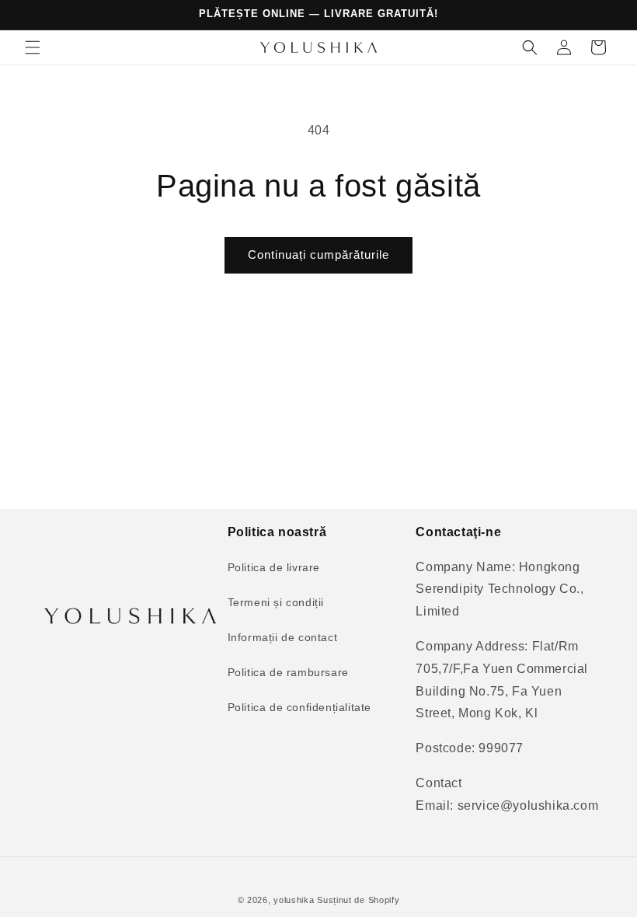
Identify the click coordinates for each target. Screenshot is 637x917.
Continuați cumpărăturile (318, 254)
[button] (33, 47)
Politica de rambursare (288, 672)
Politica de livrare (274, 567)
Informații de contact (283, 637)
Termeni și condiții (276, 602)
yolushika (293, 900)
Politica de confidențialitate (299, 707)
